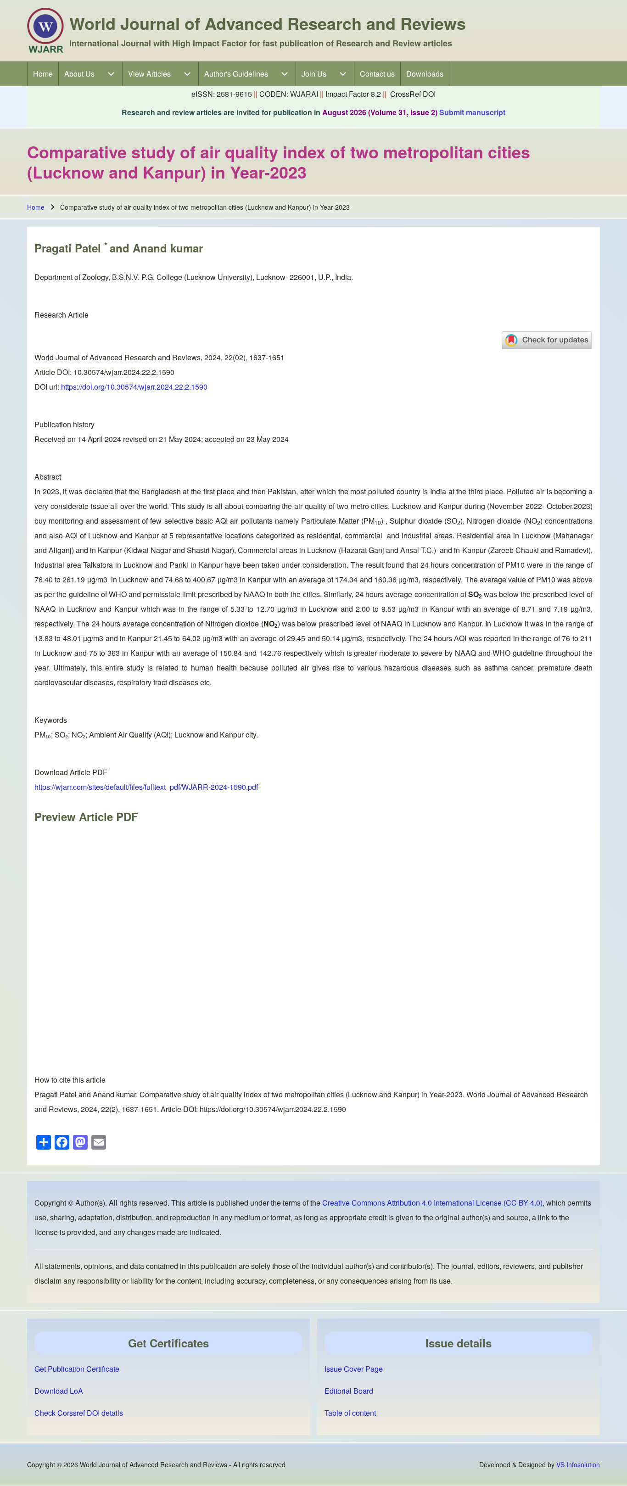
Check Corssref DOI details (78, 1413)
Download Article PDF (70, 772)
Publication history (64, 424)
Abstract (47, 476)
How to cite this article (70, 1079)
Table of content (350, 1413)
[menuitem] (43, 74)
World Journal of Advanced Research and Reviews (267, 23)
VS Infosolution (578, 1464)
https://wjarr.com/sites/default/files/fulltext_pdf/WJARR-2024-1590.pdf (146, 787)
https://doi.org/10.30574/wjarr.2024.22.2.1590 (134, 386)
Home (36, 207)
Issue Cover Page (354, 1368)
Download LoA (58, 1390)
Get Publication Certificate (76, 1368)
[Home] (45, 31)
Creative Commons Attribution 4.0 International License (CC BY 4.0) (432, 1202)
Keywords (50, 720)
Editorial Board (349, 1390)
